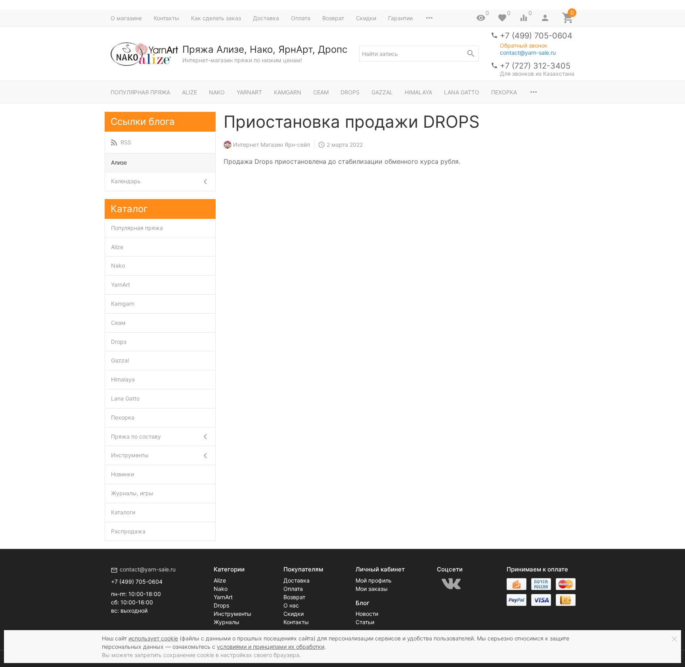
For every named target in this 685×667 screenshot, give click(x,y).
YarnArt (249, 92)
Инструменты (130, 455)
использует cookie (153, 638)
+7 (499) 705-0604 (536, 35)
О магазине (126, 18)
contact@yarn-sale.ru (528, 52)
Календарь (126, 181)
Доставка (266, 18)
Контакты (166, 18)
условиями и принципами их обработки (270, 646)
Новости (367, 613)
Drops (350, 92)
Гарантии (400, 18)
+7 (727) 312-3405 (535, 66)
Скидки (366, 18)
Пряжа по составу (136, 436)
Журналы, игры (132, 493)
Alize (189, 92)
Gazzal (382, 92)
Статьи (365, 622)
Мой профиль (374, 580)
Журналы (226, 622)
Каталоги (123, 512)
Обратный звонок (523, 45)
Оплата (300, 18)
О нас (291, 605)
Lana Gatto (461, 92)
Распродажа (128, 531)
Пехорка (504, 92)
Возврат (333, 18)
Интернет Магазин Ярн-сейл (271, 144)
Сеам (321, 92)
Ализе (119, 162)
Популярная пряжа (140, 92)
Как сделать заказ (216, 18)
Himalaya (418, 92)
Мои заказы (372, 588)
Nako (217, 92)
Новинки (122, 474)
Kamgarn (287, 92)
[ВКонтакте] (451, 583)
